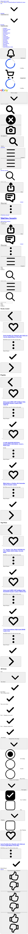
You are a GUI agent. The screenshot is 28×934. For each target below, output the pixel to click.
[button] (12, 142)
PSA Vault (5, 45)
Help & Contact (22, 2)
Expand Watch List (4, 14)
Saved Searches (6, 37)
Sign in (5, 2)
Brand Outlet (16, 2)
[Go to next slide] (11, 368)
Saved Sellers (6, 38)
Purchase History (6, 32)
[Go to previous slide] (11, 316)
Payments (5, 39)
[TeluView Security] (1, 169)
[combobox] (7, 181)
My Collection (6, 43)
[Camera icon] (11, 130)
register (9, 2)
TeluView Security (4, 170)
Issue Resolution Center (8, 46)
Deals (12, 2)
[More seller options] (11, 209)
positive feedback (5, 221)
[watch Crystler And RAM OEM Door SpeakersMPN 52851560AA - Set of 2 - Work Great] (13, 434)
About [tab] (2, 268)
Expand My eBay (4, 25)
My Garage (5, 41)
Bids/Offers (5, 30)
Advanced (3, 147)
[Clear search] (11, 120)
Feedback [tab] (2, 269)
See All (2, 869)
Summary (5, 28)
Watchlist (5, 31)
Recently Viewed (6, 29)
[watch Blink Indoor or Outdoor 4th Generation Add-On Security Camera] (13, 475)
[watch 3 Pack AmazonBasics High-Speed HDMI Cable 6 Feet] (13, 621)
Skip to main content (5, 1)
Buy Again (5, 34)
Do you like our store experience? (14, 870)
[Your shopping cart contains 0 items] (10, 78)
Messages (5, 44)
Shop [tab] (2, 267)
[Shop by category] (11, 163)
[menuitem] (15, 356)
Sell (1, 3)
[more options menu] (13, 345)
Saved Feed (5, 36)
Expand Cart (23, 78)
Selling (4, 35)
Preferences (5, 42)
